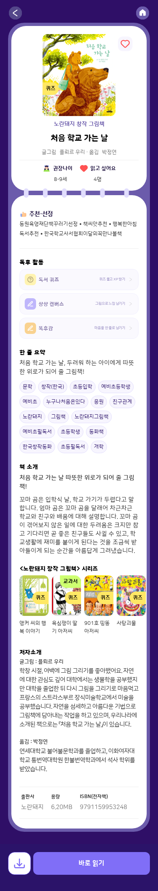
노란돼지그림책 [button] (92, 417)
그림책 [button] (58, 417)
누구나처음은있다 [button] (65, 402)
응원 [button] (99, 402)
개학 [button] (99, 447)
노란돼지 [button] (32, 417)
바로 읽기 (92, 863)
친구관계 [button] (122, 402)
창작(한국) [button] (52, 387)
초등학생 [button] (70, 432)
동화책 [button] (96, 432)
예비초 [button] (30, 402)
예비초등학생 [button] (115, 387)
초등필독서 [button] (73, 447)
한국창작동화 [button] (37, 447)
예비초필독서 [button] (37, 432)
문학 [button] (27, 387)
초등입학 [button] (82, 387)
